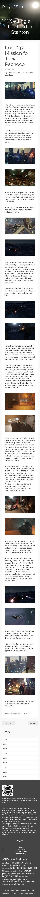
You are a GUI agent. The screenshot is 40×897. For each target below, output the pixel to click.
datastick (15, 863)
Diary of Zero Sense (12, 13)
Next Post (33, 723)
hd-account (25, 865)
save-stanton (7, 879)
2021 (5, 763)
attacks (27, 860)
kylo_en (27, 713)
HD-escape (5, 868)
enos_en (27, 862)
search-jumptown (20, 879)
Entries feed (21, 849)
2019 (5, 772)
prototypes (21, 874)
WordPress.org (21, 853)
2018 (5, 777)
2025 (5, 744)
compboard (6, 863)
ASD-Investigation (13, 859)
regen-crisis (10, 876)
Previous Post (8, 723)
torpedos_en (6, 884)
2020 (5, 767)
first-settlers (15, 865)
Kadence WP (32, 893)
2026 (5, 739)
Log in (21, 847)
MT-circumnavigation (9, 871)
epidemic (5, 865)
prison (13, 874)
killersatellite (18, 867)
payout (6, 873)
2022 (5, 758)
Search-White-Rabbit (13, 881)
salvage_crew (23, 877)
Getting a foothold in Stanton (13, 713)
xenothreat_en (17, 884)
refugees (30, 873)
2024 (5, 749)
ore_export (24, 870)
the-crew (30, 881)
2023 (5, 753)
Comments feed (21, 851)
